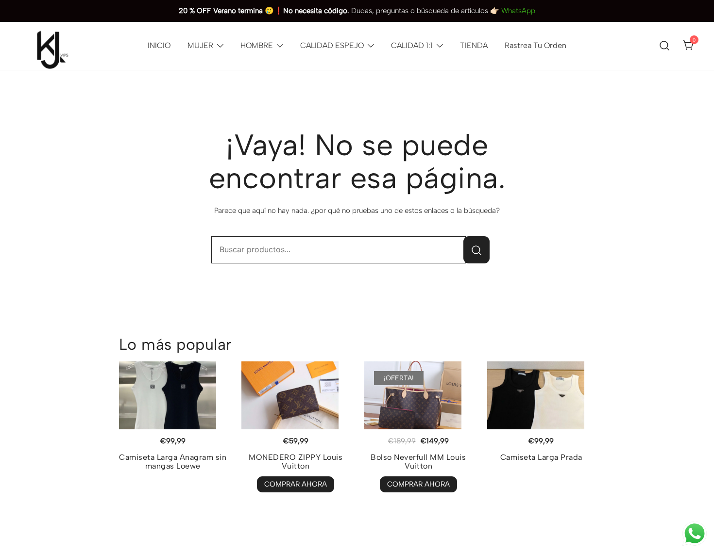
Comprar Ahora (295, 484)
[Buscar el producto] (476, 249)
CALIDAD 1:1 (412, 45)
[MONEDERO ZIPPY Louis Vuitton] (295, 395)
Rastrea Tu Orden (535, 45)
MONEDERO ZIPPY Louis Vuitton (295, 462)
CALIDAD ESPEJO (332, 45)
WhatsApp (518, 10)
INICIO (159, 45)
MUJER (200, 45)
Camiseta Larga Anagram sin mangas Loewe (172, 462)
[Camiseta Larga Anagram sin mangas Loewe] (173, 395)
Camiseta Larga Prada (541, 457)
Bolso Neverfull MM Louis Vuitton (418, 462)
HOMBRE (256, 45)
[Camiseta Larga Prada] (541, 395)
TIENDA (474, 45)
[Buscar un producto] (665, 46)
